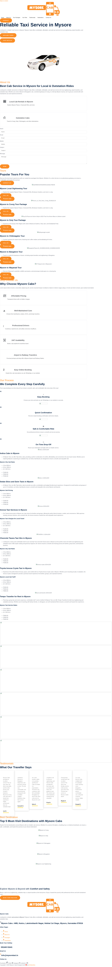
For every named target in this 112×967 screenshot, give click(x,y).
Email (1, 135)
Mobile (2, 141)
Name (1, 128)
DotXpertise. (32, 965)
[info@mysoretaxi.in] (0, 954)
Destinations (41, 17)
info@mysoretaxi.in (9, 955)
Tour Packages (16, 17)
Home (2, 17)
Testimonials (32, 17)
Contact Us (48, 17)
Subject (2, 147)
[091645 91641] (0, 946)
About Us (8, 17)
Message (2, 153)
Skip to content (4, 1)
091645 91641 (6, 947)
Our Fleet (24, 17)
